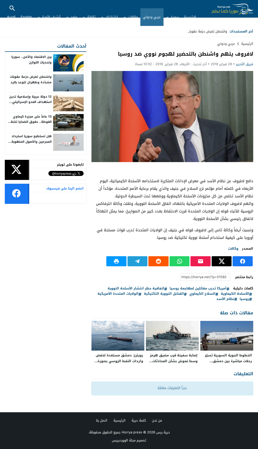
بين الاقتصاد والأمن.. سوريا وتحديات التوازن (31, 59)
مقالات (133, 17)
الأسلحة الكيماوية (235, 293)
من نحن (157, 420)
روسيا (244, 299)
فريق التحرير (244, 64)
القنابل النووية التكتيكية (164, 293)
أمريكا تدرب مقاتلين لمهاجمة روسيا (198, 288)
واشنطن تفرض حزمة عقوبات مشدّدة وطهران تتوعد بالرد (31, 79)
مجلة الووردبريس (124, 440)
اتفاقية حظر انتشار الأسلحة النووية (136, 288)
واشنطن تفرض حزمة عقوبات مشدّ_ (202, 31)
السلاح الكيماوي (202, 293)
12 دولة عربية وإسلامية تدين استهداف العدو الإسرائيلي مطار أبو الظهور (30, 102)
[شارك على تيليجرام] (137, 261)
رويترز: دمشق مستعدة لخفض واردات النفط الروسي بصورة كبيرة (119, 361)
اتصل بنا (101, 420)
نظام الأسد (225, 299)
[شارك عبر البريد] (200, 261)
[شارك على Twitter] (222, 261)
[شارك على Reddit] (158, 261)
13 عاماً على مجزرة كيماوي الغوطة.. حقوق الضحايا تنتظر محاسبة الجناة (30, 122)
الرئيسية (190, 17)
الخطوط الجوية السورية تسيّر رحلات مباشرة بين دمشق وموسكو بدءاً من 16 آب (228, 361)
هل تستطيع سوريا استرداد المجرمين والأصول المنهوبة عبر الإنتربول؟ (31, 141)
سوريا (175, 17)
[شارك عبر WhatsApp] (179, 261)
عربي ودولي (152, 17)
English (26, 17)
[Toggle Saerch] (12, 9)
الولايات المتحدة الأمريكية (118, 293)
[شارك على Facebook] (242, 261)
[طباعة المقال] (116, 261)
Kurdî (11, 17)
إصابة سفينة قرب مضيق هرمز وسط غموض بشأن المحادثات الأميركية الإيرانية (174, 361)
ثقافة (91, 17)
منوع (74, 17)
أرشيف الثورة (51, 17)
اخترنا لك (112, 17)
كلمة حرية (139, 420)
